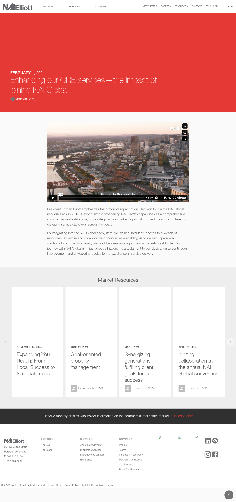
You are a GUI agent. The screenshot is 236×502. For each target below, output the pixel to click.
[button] (23, 99)
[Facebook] (215, 454)
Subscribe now (182, 416)
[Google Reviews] (215, 440)
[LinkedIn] (208, 440)
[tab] (48, 6)
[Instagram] (208, 454)
